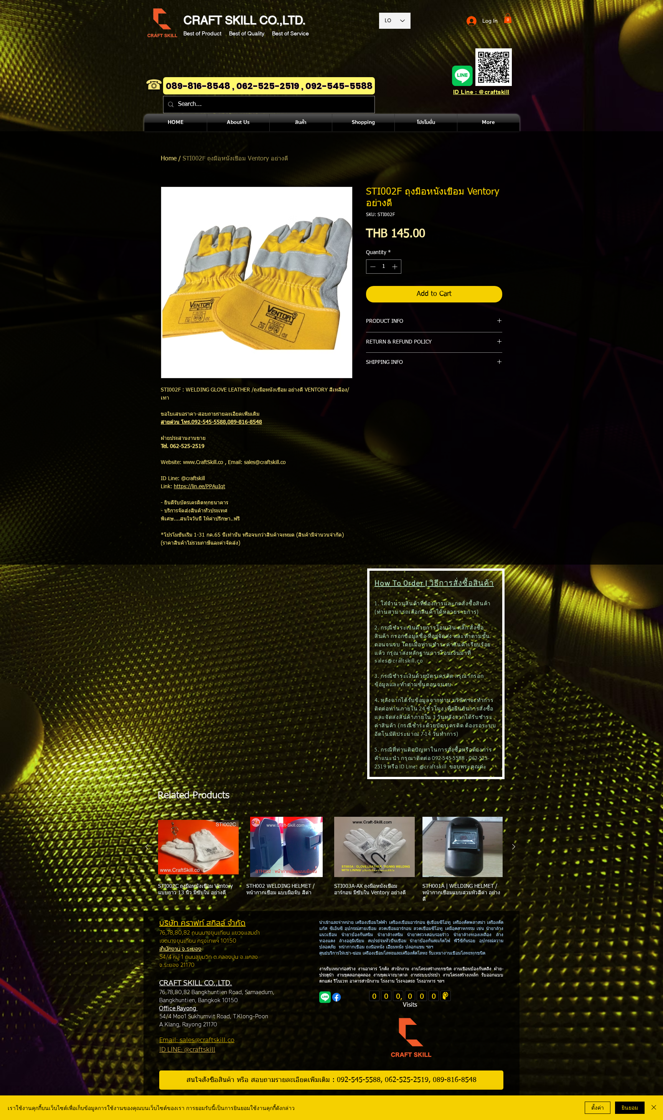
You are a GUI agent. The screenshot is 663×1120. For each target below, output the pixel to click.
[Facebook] (336, 997)
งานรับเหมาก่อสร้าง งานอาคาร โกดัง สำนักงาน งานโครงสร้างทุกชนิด (386, 969)
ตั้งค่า (597, 1107)
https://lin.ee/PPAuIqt (199, 486)
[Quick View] (198, 847)
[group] (330, 859)
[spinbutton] (384, 266)
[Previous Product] (147, 846)
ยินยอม (630, 1107)
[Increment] (395, 266)
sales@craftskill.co (398, 660)
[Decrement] (372, 266)
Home (168, 159)
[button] (508, 18)
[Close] (653, 1108)
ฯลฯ (439, 981)
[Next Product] (513, 846)
